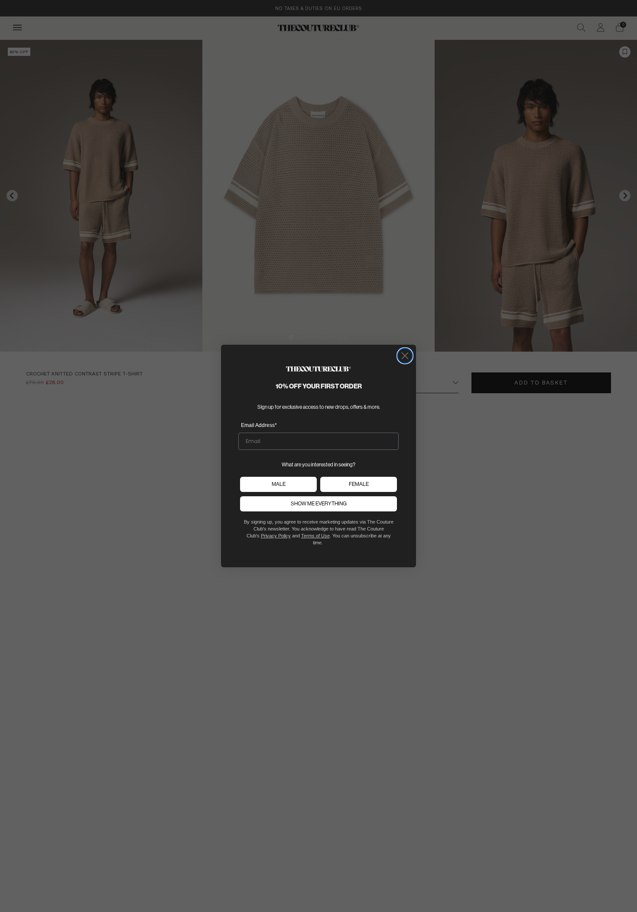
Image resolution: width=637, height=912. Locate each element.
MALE (279, 484)
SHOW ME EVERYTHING (319, 503)
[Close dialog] (405, 355)
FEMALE (359, 484)
